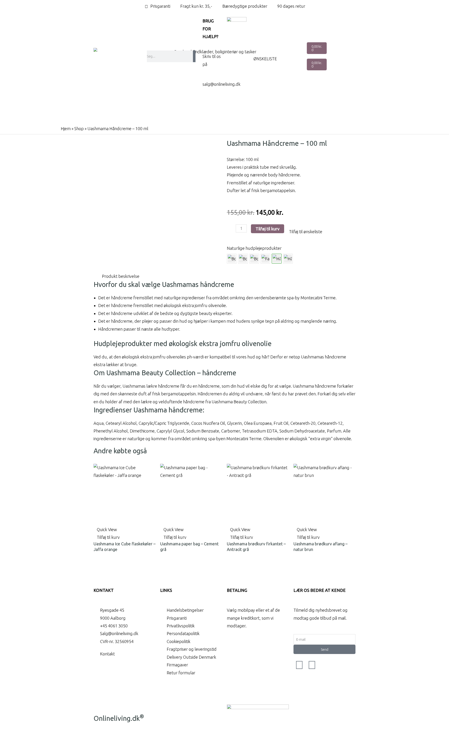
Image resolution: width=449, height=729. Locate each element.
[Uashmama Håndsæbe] (288, 259)
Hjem (66, 128)
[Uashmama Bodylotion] (243, 259)
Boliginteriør (180, 107)
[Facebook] (299, 664)
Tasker (219, 107)
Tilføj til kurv (267, 228)
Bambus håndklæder (128, 107)
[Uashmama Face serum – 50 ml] (265, 259)
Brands (253, 107)
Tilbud (203, 116)
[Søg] (194, 56)
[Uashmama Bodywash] (254, 259)
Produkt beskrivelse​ (120, 276)
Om (233, 116)
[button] (303, 232)
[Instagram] (312, 664)
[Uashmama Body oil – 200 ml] (232, 259)
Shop (79, 128)
